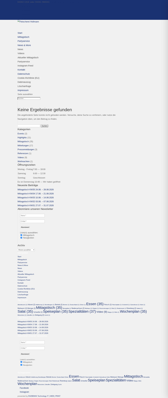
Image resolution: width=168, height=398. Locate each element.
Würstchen (22, 315)
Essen (95, 304)
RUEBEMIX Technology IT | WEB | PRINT (44, 396)
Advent (31, 305)
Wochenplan (133, 311)
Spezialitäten (82, 311)
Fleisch (108, 305)
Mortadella (67, 308)
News (20, 49)
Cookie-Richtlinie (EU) (28, 78)
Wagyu (111, 312)
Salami (140, 308)
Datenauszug (24, 82)
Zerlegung (39, 315)
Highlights (22, 137)
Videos (21, 53)
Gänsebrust (134, 304)
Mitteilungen (23, 145)
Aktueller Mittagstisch (28, 57)
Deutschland (74, 304)
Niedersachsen (77, 308)
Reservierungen (105, 308)
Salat (25, 311)
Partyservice (24, 61)
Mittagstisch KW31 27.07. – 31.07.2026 (36, 205)
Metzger (31, 308)
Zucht (47, 315)
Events (21, 133)
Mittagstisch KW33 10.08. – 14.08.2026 (36, 197)
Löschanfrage (24, 86)
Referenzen (23, 153)
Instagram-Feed (25, 65)
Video (101, 311)
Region (96, 308)
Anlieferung (40, 304)
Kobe (142, 304)
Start (19, 257)
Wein (116, 312)
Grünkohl (126, 304)
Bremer (66, 304)
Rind (114, 308)
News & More (24, 45)
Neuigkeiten (28, 238)
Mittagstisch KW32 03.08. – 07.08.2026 (36, 201)
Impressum (22, 297)
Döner (83, 304)
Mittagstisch (23, 141)
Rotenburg (131, 308)
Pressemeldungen (26, 149)
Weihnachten (24, 161)
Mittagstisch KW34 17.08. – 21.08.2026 (36, 193)
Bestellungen (49, 304)
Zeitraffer (30, 315)
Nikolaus (88, 308)
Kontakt (20, 283)
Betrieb (58, 305)
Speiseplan (55, 311)
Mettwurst (22, 308)
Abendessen (22, 304)
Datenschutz (22, 286)
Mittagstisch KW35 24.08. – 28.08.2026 (36, 189)
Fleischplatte (117, 304)
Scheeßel (38, 312)
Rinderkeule (121, 308)
